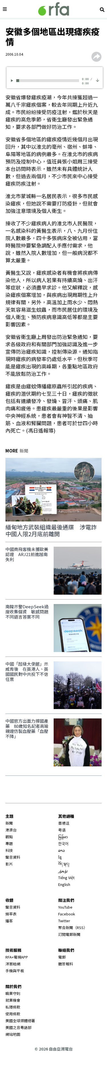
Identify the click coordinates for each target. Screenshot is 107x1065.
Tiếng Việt (66, 877)
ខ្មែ (60, 857)
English (64, 884)
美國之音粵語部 (18, 1027)
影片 (9, 864)
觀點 (9, 836)
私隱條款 (12, 1007)
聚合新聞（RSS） (72, 927)
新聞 (9, 823)
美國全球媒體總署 (20, 1020)
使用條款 (12, 1013)
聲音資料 (12, 857)
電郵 (62, 957)
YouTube (65, 907)
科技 (9, 850)
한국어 (63, 843)
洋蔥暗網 (12, 964)
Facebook (66, 914)
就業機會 (12, 1000)
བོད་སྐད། (63, 864)
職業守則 (12, 993)
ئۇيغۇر (63, 870)
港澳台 (11, 830)
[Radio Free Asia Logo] (53, 9)
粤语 (62, 830)
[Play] (12, 80)
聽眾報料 (65, 964)
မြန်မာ (63, 836)
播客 (9, 920)
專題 (9, 843)
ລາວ (61, 850)
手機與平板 (14, 970)
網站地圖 (12, 1034)
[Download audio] (97, 79)
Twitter (64, 920)
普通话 (63, 823)
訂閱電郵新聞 (69, 934)
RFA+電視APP (16, 957)
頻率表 (11, 914)
